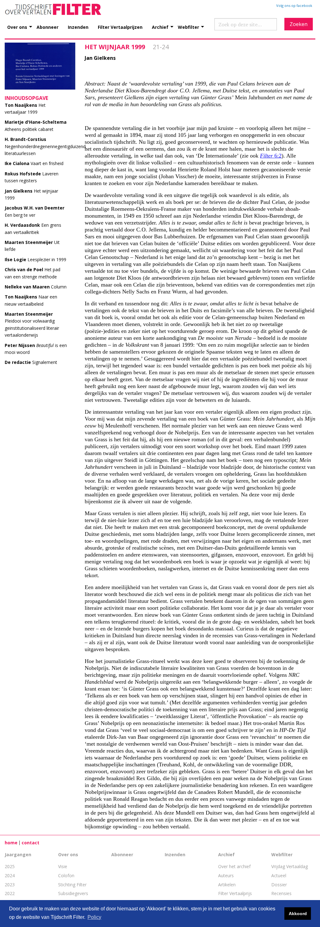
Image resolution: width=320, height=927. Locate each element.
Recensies (281, 893)
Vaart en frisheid (34, 163)
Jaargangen (18, 854)
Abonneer (47, 26)
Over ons (17, 26)
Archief (160, 26)
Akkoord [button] (298, 913)
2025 (10, 866)
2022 (10, 893)
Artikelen (227, 885)
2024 (10, 875)
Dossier (279, 885)
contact (30, 843)
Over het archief (234, 866)
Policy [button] (94, 917)
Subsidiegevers (73, 893)
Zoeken (299, 24)
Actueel (278, 875)
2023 (10, 885)
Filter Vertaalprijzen (120, 26)
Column (36, 287)
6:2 (271, 156)
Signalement (31, 362)
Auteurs (226, 875)
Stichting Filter (72, 885)
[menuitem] (22, 23)
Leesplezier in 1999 (35, 259)
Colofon (66, 875)
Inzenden (78, 26)
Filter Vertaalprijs (235, 893)
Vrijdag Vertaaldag (289, 866)
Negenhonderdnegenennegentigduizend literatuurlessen (45, 146)
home (11, 843)
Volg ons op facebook (294, 5)
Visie (62, 866)
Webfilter (188, 26)
